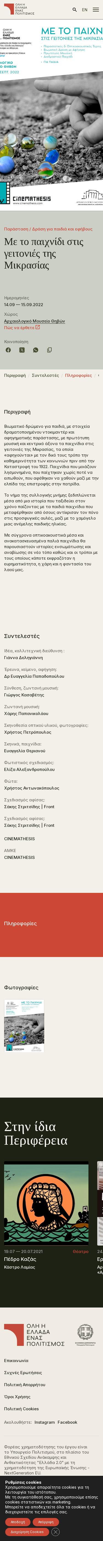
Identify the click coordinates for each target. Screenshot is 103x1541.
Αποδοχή (18, 1522)
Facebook (67, 1422)
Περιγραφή (15, 375)
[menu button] (96, 10)
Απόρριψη (46, 1522)
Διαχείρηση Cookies (27, 1532)
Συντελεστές (45, 375)
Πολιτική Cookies (21, 1408)
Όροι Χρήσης (17, 1396)
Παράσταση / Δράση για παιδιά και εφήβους (48, 229)
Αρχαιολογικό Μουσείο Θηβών (34, 321)
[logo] (19, 10)
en (84, 9)
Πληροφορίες (78, 375)
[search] (75, 10)
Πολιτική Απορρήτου (24, 1384)
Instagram (45, 1422)
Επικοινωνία (16, 1360)
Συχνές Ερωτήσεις (23, 1372)
